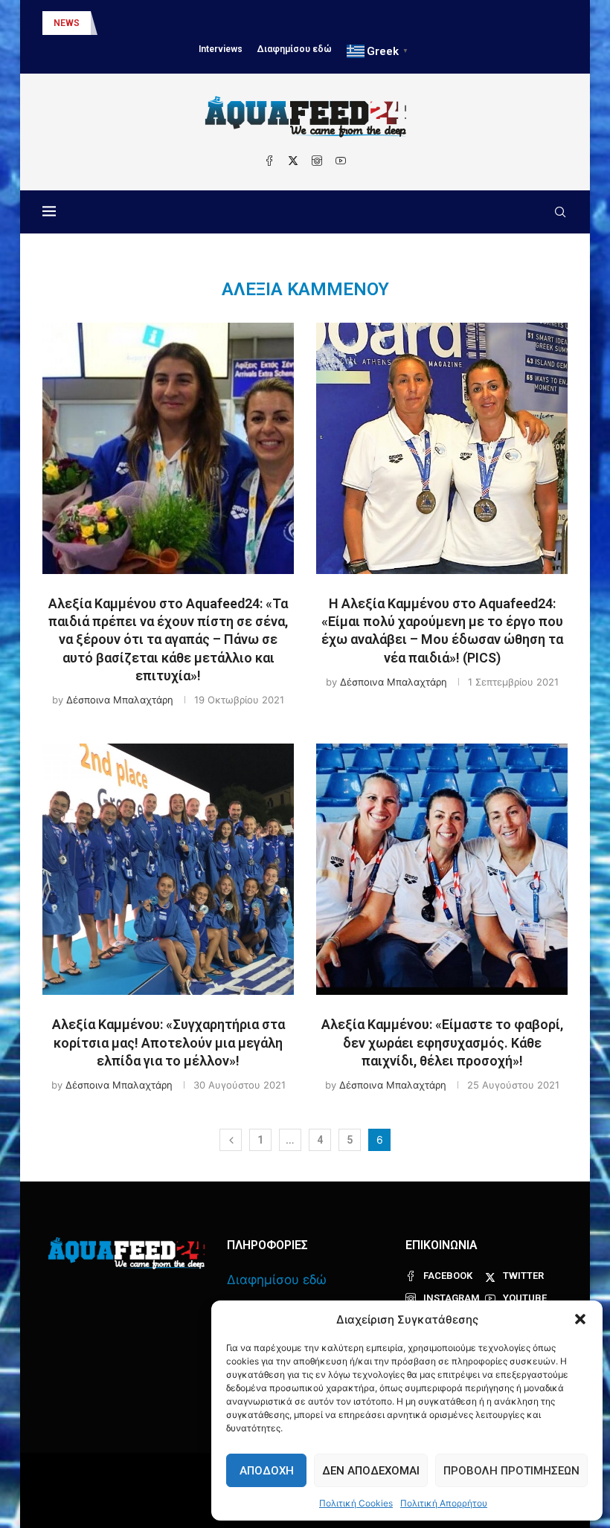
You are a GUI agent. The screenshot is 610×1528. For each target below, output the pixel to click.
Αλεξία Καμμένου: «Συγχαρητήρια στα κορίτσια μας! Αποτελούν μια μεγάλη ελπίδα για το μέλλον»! (168, 1042)
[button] (580, 1319)
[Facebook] (269, 160)
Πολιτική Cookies (356, 1503)
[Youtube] (341, 160)
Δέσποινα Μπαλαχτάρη (119, 700)
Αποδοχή (267, 1470)
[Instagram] (317, 160)
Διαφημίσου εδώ (294, 49)
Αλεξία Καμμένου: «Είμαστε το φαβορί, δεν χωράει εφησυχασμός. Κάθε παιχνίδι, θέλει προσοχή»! (442, 1042)
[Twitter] (293, 160)
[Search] (560, 211)
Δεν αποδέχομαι (371, 1470)
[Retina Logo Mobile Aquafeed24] (126, 1253)
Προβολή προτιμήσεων (511, 1470)
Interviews (221, 49)
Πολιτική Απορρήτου (443, 1503)
